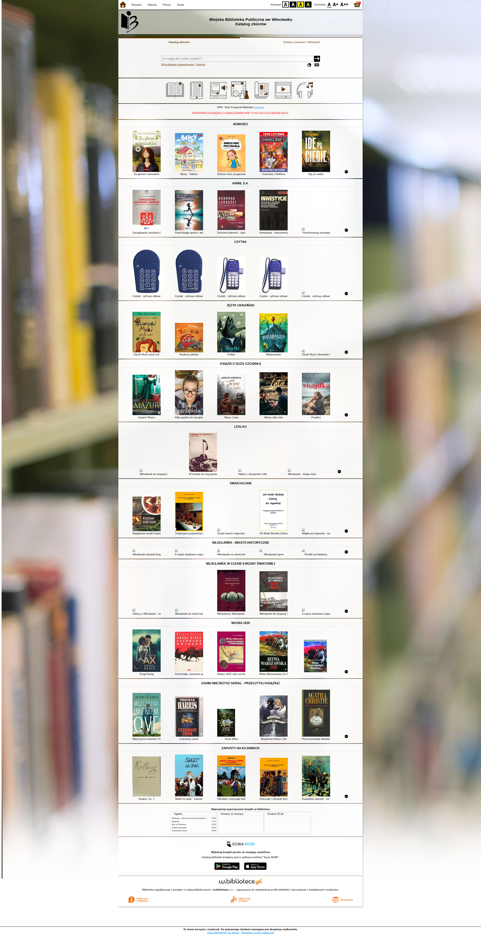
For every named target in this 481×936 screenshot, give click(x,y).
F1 (335, 4)
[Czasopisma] (262, 98)
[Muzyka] (305, 98)
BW (293, 4)
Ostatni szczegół (179, 828)
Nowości (136, 4)
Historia (152, 4)
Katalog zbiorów (179, 42)
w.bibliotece (222, 889)
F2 (344, 4)
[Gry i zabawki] (241, 98)
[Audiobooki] (219, 98)
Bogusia (175, 821)
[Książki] (176, 98)
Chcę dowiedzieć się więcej (223, 932)
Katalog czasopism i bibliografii (301, 42)
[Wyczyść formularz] (309, 65)
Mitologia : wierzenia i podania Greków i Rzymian (193, 818)
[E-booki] (197, 98)
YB (301, 4)
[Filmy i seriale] (284, 98)
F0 (329, 4)
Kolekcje (200, 64)
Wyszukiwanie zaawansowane (177, 64)
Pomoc (167, 4)
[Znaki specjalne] (317, 65)
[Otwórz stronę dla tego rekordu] (147, 152)
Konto (180, 4)
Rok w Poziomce (179, 824)
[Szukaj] (317, 59)
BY (308, 4)
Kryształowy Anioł (179, 831)
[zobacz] (259, 107)
